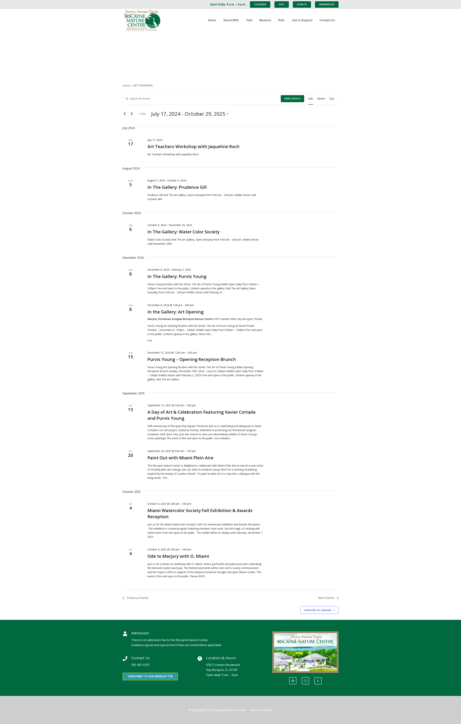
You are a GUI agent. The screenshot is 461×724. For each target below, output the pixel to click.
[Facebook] (292, 680)
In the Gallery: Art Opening (175, 312)
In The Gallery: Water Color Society (183, 232)
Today (142, 113)
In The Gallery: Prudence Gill (177, 187)
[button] (241, 20)
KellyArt (267, 710)
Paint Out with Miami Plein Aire (180, 458)
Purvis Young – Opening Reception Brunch (191, 359)
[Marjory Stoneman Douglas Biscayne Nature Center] (144, 20)
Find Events (292, 98)
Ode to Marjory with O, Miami (178, 556)
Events (126, 85)
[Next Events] (131, 114)
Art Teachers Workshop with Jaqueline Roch (193, 146)
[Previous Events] (124, 114)
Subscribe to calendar (318, 610)
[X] (318, 680)
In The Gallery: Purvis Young (176, 276)
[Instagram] (305, 680)
